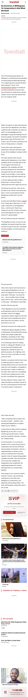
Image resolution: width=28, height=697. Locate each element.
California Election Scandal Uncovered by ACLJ (13, 634)
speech (24, 201)
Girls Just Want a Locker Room (10, 640)
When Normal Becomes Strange (10, 684)
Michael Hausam (5, 13)
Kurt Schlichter (5, 540)
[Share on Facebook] (8, 491)
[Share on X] (2, 491)
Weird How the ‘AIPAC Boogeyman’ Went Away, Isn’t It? (13, 623)
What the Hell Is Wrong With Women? (11, 538)
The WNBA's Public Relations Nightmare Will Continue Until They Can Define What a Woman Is (13, 561)
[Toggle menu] (2, 2)
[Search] (25, 2)
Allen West (4, 586)
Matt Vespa (4, 564)
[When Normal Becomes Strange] (14, 675)
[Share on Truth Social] (5, 491)
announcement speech (8, 87)
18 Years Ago (5, 584)
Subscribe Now (21, 512)
